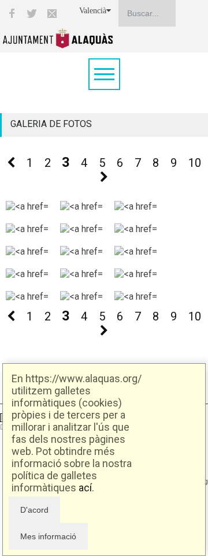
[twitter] (31, 13)
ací (85, 488)
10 (194, 163)
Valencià (92, 10)
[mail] (52, 13)
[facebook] (11, 13)
